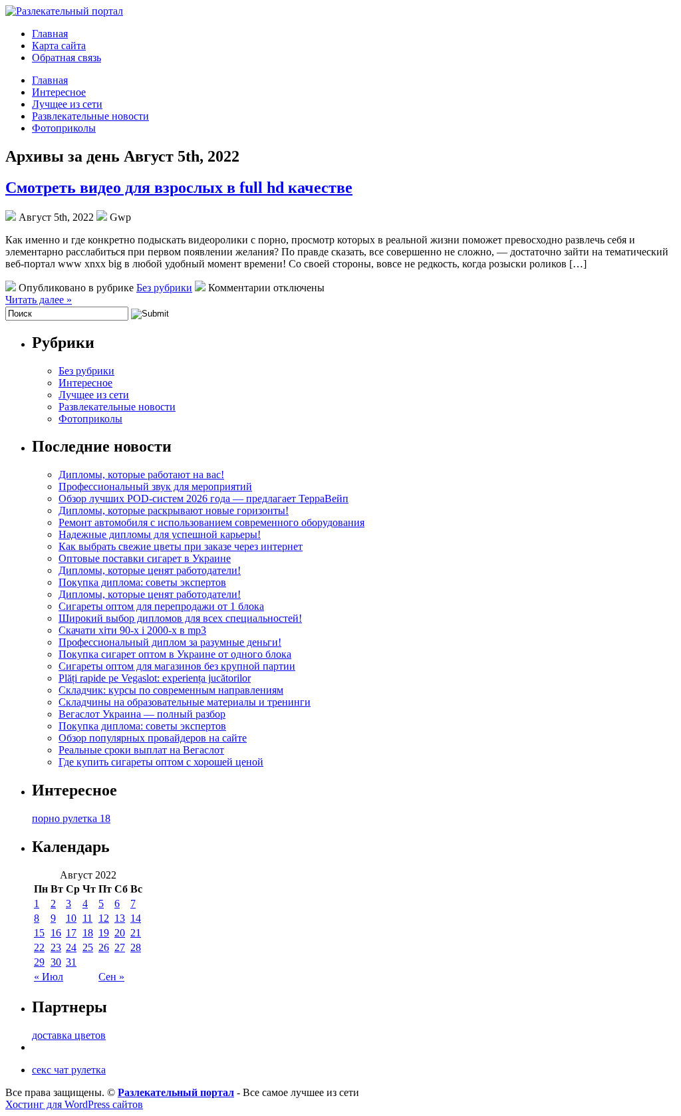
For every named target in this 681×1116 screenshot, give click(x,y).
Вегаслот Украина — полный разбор (142, 714)
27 (119, 947)
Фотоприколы (64, 128)
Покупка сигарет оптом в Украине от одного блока (175, 654)
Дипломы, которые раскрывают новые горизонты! (174, 510)
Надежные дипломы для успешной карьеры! (160, 534)
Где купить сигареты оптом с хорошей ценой (161, 761)
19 (103, 932)
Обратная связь (66, 57)
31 (71, 962)
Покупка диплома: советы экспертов (142, 582)
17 (71, 932)
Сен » (111, 976)
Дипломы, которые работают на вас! (141, 474)
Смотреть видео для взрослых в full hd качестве (178, 187)
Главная (50, 33)
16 (56, 932)
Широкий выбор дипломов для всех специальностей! (180, 618)
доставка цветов (69, 1035)
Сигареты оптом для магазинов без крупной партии (177, 666)
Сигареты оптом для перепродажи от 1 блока (161, 606)
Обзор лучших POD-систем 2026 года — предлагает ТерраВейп (203, 498)
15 (39, 932)
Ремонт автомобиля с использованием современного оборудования (211, 522)
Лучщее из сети (67, 104)
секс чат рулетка (69, 1069)
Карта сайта (59, 45)
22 (39, 947)
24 (71, 947)
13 (119, 918)
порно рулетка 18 (71, 818)
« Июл (48, 976)
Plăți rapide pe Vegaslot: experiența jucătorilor (155, 678)
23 (56, 947)
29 (39, 962)
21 (135, 932)
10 (71, 918)
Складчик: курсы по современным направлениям (171, 690)
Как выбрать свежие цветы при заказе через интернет (181, 546)
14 (135, 918)
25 (87, 947)
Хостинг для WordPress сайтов (74, 1104)
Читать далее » (38, 299)
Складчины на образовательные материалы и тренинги (185, 702)
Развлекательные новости (90, 116)
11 (87, 918)
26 (103, 947)
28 (135, 947)
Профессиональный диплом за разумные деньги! (170, 642)
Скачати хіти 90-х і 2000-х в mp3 (132, 630)
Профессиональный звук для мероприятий (155, 486)
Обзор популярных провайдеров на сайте (153, 738)
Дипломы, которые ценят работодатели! (150, 570)
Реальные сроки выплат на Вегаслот (141, 750)
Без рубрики (164, 287)
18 (87, 932)
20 (119, 932)
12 (103, 918)
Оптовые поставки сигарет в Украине (145, 558)
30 (56, 962)
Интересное (59, 92)
